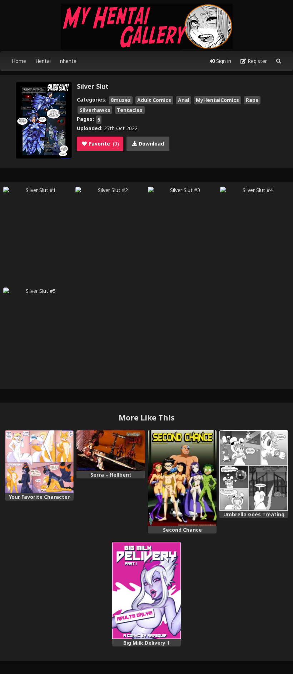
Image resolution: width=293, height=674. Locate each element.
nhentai (69, 61)
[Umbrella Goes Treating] (253, 470)
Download (150, 143)
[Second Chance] (182, 478)
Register (256, 61)
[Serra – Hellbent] (110, 450)
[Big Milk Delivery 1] (146, 590)
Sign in (223, 61)
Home (19, 61)
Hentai (43, 61)
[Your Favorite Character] (39, 461)
